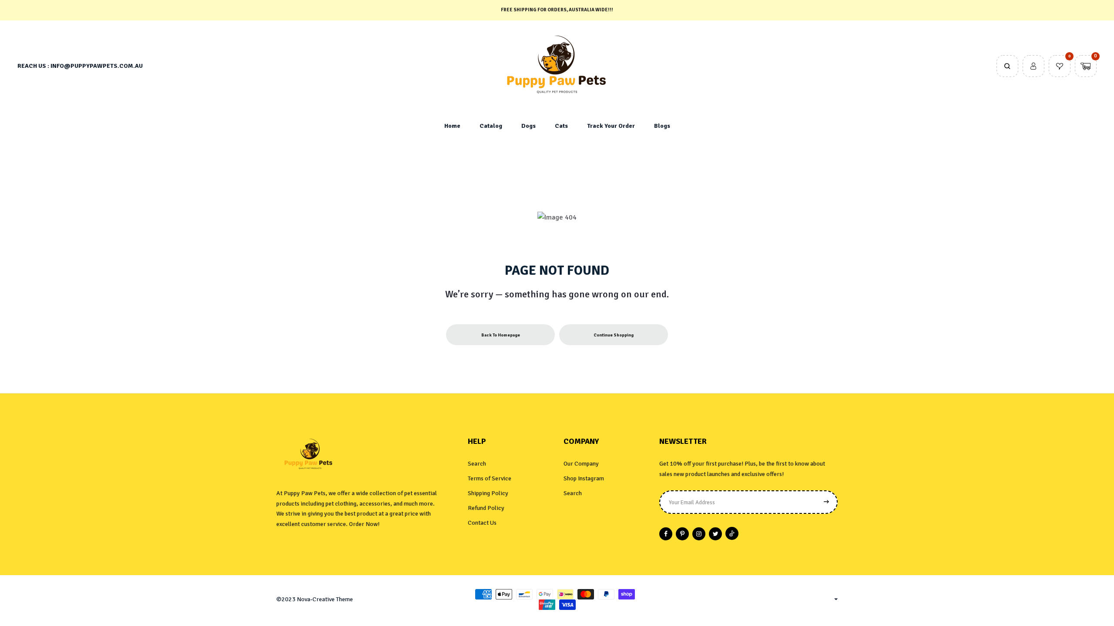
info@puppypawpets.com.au (96, 66)
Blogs (662, 126)
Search (477, 463)
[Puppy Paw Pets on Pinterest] (682, 533)
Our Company (581, 463)
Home (452, 126)
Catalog (491, 126)
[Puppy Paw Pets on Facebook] (665, 533)
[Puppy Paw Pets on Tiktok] (731, 533)
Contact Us (482, 522)
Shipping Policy (488, 493)
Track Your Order (611, 126)
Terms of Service (489, 478)
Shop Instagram (584, 478)
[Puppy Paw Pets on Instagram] (698, 533)
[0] (1059, 67)
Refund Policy (486, 508)
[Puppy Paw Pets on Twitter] (715, 533)
